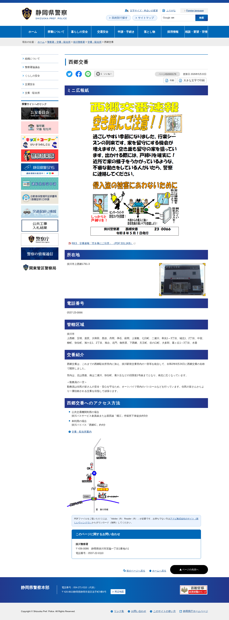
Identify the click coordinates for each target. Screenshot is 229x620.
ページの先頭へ (190, 569)
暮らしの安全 (79, 31)
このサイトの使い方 (164, 611)
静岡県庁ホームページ (195, 611)
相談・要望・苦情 (196, 31)
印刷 (172, 80)
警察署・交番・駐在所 (59, 42)
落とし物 (149, 31)
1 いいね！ (106, 74)
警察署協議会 (32, 67)
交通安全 (102, 31)
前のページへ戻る (135, 570)
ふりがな (171, 10)
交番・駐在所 (95, 42)
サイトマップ (146, 17)
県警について (56, 31)
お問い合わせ (138, 611)
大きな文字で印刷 (194, 80)
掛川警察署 (79, 42)
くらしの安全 (32, 75)
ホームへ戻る (159, 570)
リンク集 (119, 611)
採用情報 (173, 31)
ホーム (33, 31)
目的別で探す (120, 17)
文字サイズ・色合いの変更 (144, 10)
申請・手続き (126, 31)
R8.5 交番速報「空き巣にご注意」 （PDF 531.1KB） (102, 243)
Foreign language (195, 10)
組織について (32, 58)
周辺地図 (119, 591)
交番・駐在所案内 (82, 431)
